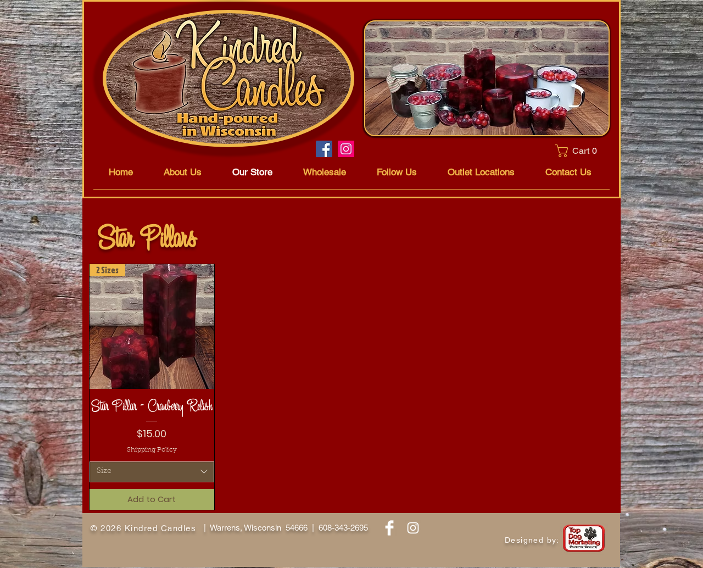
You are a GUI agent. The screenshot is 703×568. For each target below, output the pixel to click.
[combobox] (152, 471)
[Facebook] (324, 149)
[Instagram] (346, 149)
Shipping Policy (152, 450)
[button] (579, 150)
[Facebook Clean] (389, 528)
